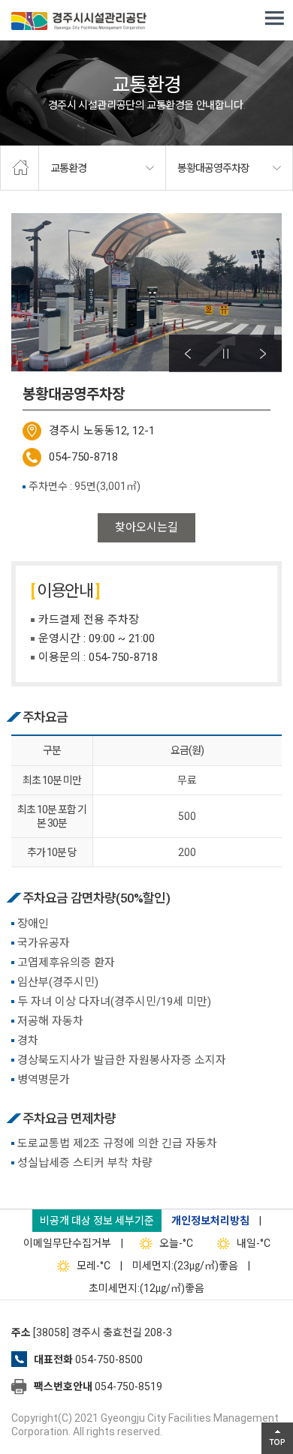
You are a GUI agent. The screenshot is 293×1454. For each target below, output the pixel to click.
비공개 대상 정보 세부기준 (97, 1221)
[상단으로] (277, 1438)
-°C (176, 1243)
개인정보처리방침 (210, 1221)
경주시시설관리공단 (78, 22)
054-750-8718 (83, 457)
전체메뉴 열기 (274, 19)
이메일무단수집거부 (67, 1243)
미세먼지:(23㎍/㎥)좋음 (185, 1266)
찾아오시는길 (146, 527)
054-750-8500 (109, 1359)
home (19, 168)
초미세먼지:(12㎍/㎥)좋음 (146, 1288)
